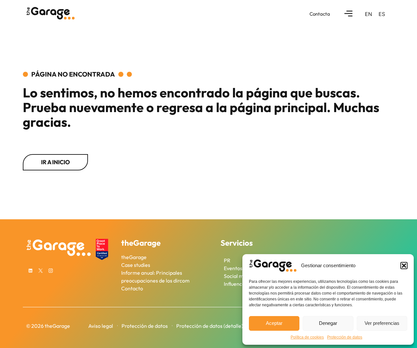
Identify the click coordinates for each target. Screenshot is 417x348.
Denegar (328, 323)
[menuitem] (368, 14)
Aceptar (274, 323)
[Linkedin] (30, 271)
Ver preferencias (382, 323)
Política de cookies (307, 337)
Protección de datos (344, 337)
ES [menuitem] (382, 14)
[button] (404, 265)
